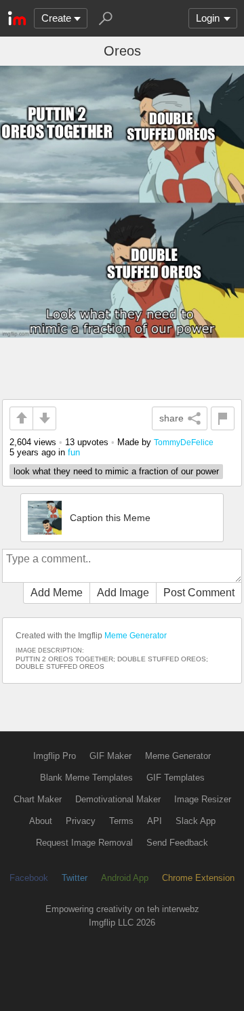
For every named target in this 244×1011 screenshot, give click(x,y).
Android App (124, 878)
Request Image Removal (84, 843)
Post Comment (199, 592)
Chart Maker (38, 799)
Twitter (74, 878)
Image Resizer (202, 799)
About (40, 821)
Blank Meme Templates (86, 777)
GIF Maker (110, 756)
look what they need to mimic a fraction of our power (116, 471)
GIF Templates (175, 777)
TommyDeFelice (184, 442)
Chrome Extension (198, 878)
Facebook (28, 878)
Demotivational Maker (118, 799)
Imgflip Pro (54, 756)
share (171, 418)
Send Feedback (177, 843)
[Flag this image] (223, 418)
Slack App (196, 821)
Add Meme (56, 592)
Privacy (81, 821)
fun (74, 452)
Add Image (123, 592)
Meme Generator (135, 635)
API (154, 821)
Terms (121, 821)
